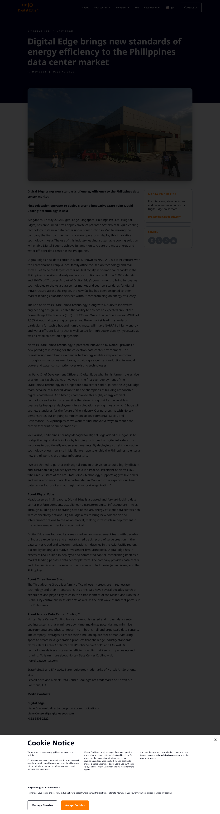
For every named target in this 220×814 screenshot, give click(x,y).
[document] (110, 407)
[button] (215, 739)
